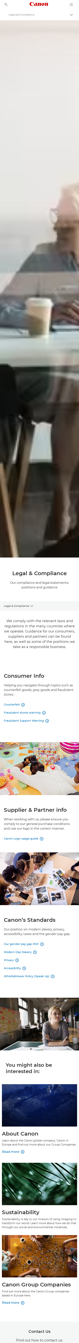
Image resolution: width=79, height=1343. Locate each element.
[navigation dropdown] (71, 5)
